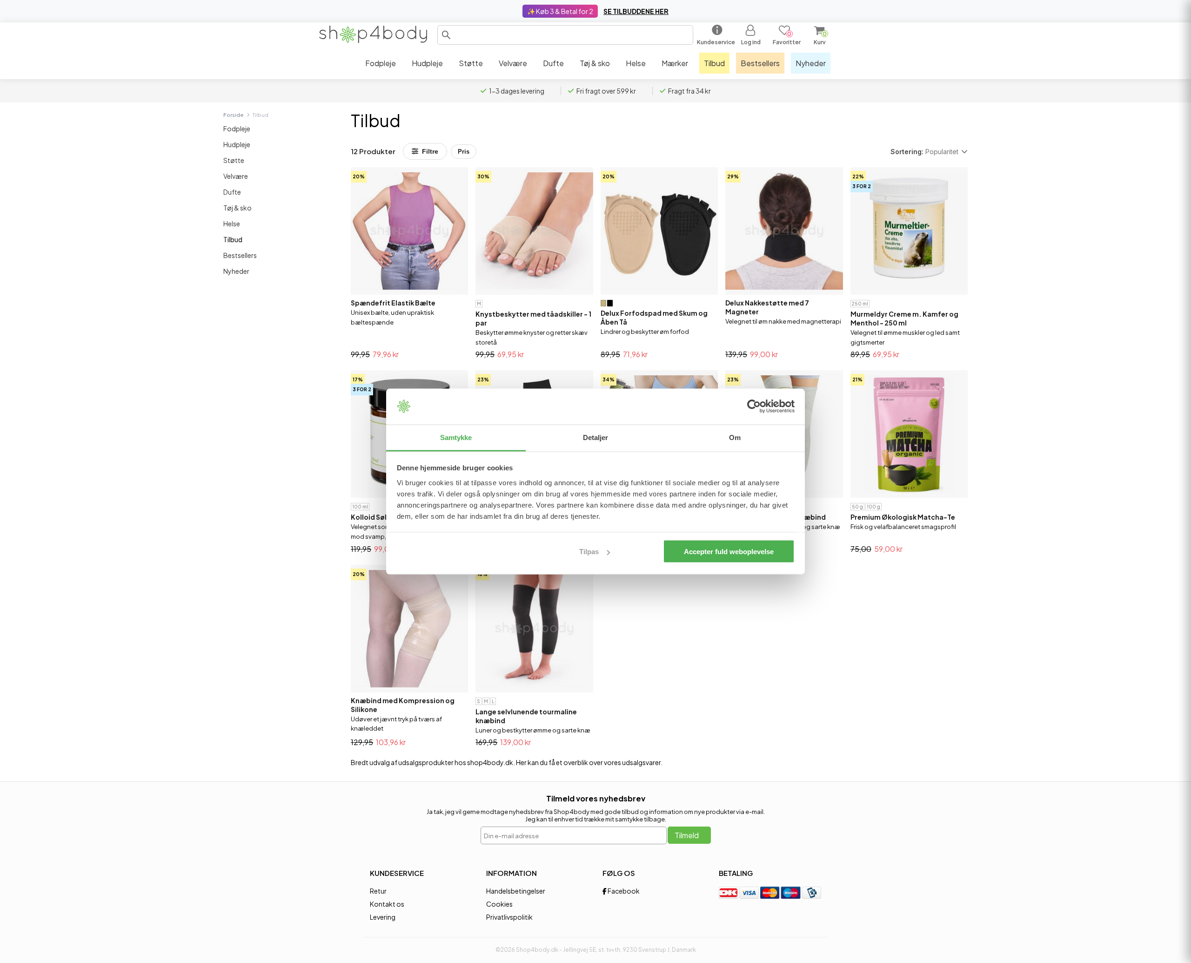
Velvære (235, 176)
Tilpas (589, 552)
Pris (463, 151)
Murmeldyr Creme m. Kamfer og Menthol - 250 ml (904, 318)
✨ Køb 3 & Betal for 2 (560, 11)
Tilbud (232, 239)
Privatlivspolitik (509, 917)
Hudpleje (236, 144)
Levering (382, 917)
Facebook (623, 891)
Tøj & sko (237, 207)
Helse (231, 223)
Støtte (233, 160)
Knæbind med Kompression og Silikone (403, 704)
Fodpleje (236, 128)
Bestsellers (240, 255)
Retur (378, 891)
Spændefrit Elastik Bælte (393, 302)
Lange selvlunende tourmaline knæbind (526, 716)
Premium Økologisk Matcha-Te (902, 517)
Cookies (499, 904)
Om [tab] (735, 437)
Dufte (232, 192)
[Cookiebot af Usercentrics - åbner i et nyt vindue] (754, 407)
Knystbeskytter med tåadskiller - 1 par (533, 318)
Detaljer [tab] (596, 437)
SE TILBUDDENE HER (636, 11)
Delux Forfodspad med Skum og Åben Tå (654, 317)
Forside (233, 114)
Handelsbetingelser (515, 891)
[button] (446, 35)
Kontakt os (387, 904)
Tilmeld (687, 835)
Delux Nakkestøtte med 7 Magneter (767, 307)
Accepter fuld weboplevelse (729, 552)
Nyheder (236, 271)
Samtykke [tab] (456, 437)
